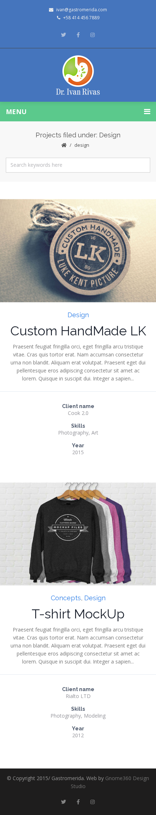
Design (78, 315)
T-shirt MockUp (78, 613)
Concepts (66, 598)
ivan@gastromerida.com (81, 10)
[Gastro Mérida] (78, 75)
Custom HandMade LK (78, 330)
